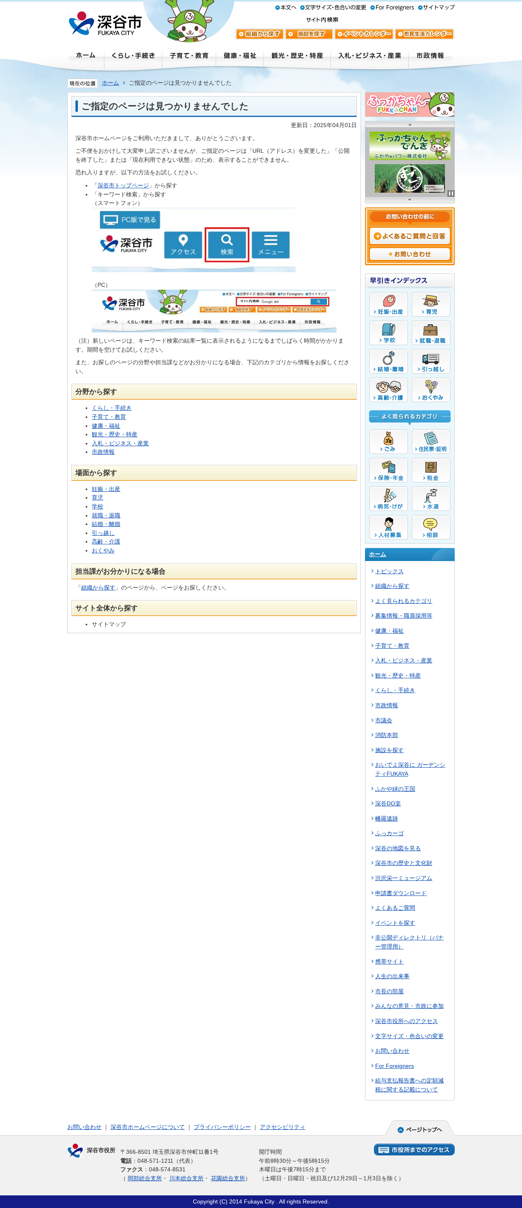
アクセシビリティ (282, 1127)
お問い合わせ (84, 1127)
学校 (97, 506)
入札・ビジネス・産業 (120, 443)
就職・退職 (106, 515)
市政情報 (103, 452)
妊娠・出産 (106, 489)
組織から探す (98, 587)
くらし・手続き (112, 408)
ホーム (110, 82)
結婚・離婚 (106, 524)
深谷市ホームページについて (148, 1127)
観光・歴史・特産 (114, 434)
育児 (97, 497)
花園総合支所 (228, 1178)
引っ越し (103, 533)
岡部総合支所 (145, 1178)
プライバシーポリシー (222, 1127)
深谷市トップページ (123, 185)
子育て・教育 (109, 417)
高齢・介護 (106, 541)
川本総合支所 (186, 1178)
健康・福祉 (106, 425)
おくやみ (103, 550)
